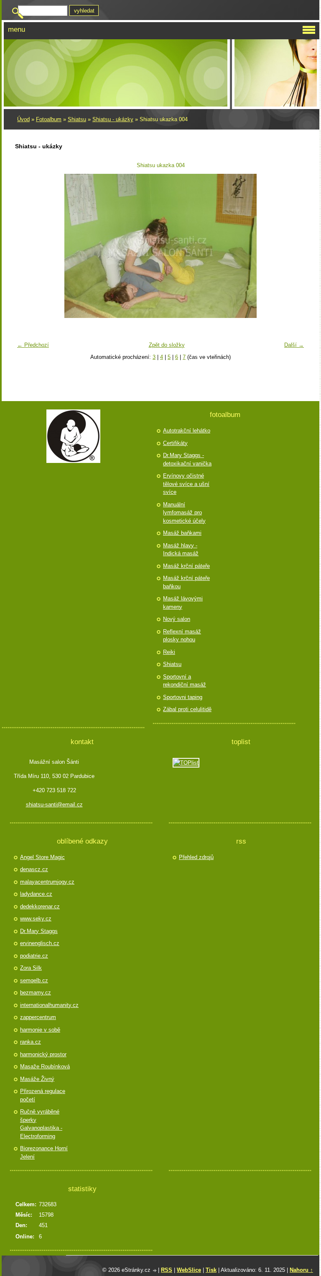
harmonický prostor (43, 1054)
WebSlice (189, 1270)
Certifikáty (175, 443)
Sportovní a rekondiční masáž (184, 681)
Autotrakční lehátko (186, 430)
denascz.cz (34, 869)
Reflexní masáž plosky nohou (182, 635)
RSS (166, 1270)
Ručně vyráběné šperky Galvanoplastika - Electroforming (41, 1123)
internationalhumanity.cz (46, 1005)
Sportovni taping (182, 697)
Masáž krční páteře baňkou (186, 582)
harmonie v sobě (40, 1030)
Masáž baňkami (182, 533)
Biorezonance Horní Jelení (44, 1152)
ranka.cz (30, 1042)
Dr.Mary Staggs (39, 931)
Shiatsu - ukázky (112, 119)
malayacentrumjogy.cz (46, 882)
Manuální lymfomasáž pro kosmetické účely (184, 512)
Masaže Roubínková (45, 1066)
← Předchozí (33, 345)
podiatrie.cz (34, 956)
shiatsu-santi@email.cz (54, 804)
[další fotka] (294, 246)
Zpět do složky (167, 345)
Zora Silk (31, 968)
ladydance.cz (36, 894)
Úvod (23, 119)
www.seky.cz (35, 918)
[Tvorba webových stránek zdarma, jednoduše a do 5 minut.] (155, 1271)
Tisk (211, 1270)
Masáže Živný (37, 1079)
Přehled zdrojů (196, 857)
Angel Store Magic (42, 857)
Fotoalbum (48, 119)
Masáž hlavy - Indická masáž (181, 549)
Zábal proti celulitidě (187, 709)
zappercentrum (38, 1017)
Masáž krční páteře (186, 566)
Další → (294, 345)
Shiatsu (77, 119)
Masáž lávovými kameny (183, 602)
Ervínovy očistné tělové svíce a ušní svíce (186, 484)
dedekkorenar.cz (40, 906)
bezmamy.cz (35, 992)
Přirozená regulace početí (42, 1095)
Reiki (169, 652)
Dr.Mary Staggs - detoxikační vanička (187, 459)
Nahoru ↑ (301, 1270)
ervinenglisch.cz (39, 943)
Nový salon (176, 619)
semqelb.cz (34, 980)
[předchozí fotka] (26, 246)
